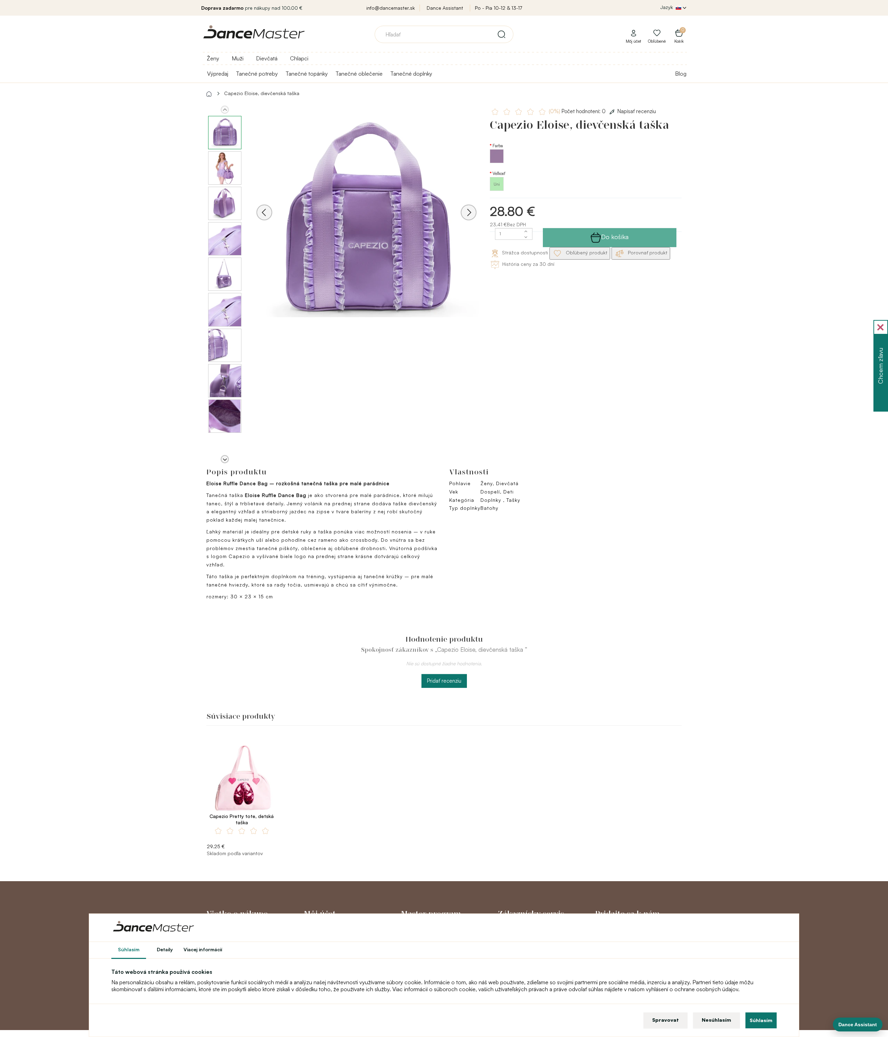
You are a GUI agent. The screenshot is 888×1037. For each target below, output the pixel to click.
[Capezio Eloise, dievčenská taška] (366, 222)
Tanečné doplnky (411, 73)
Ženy (213, 58)
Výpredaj (217, 73)
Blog (680, 73)
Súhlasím (761, 1020)
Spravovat (665, 1020)
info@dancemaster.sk (390, 8)
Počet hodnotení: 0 (578, 111)
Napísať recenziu (636, 111)
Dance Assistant (445, 8)
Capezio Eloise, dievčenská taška (261, 93)
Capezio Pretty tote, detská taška (242, 819)
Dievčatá (267, 58)
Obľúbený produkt (585, 252)
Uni (497, 184)
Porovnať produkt (646, 252)
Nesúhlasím (716, 1020)
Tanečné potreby (257, 73)
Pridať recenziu (444, 680)
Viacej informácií (202, 949)
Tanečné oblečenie (359, 73)
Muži (238, 58)
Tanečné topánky (306, 73)
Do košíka (615, 237)
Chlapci (299, 58)
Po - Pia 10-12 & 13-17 (498, 8)
